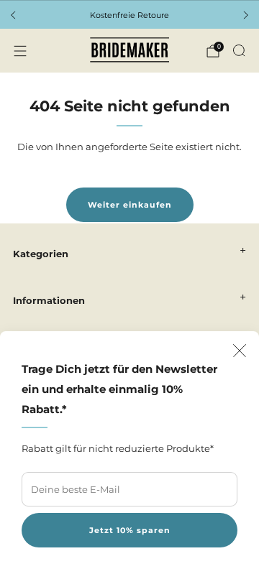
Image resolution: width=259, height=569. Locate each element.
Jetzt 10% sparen (130, 530)
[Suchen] (239, 50)
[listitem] (129, 15)
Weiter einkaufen (130, 205)
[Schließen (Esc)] (239, 350)
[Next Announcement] (246, 15)
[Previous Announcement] (13, 15)
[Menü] (20, 51)
